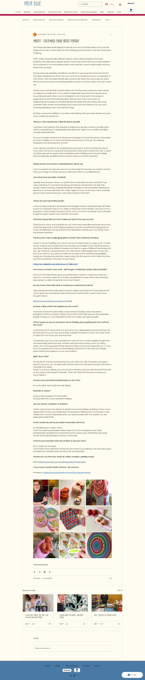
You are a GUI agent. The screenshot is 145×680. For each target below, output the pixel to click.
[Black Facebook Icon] (70, 675)
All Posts (26, 20)
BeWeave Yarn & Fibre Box (77, 20)
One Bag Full (96, 20)
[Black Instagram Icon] (74, 675)
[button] (120, 4)
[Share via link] (50, 572)
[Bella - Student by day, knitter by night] (107, 603)
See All (119, 590)
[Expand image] (46, 492)
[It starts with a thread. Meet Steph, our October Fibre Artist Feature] (38, 603)
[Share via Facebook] (34, 572)
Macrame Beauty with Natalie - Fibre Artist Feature (71, 616)
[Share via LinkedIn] (45, 572)
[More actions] (110, 34)
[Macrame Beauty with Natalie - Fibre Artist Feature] (72, 603)
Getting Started (39, 20)
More (107, 20)
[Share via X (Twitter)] (39, 572)
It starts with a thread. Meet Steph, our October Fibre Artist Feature (36, 616)
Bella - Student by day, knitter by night (105, 615)
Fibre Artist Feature (56, 20)
